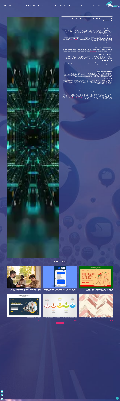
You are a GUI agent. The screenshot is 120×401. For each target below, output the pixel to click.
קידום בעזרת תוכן (100, 46)
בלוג (41, 5)
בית (99, 5)
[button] (119, 7)
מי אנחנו (92, 5)
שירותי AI (31, 5)
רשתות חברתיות (65, 5)
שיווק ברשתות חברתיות (74, 39)
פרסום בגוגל (80, 5)
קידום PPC (85, 90)
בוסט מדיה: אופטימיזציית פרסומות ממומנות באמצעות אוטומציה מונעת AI (26, 289)
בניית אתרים (51, 5)
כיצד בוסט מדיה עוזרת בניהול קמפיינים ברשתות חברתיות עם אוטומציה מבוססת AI (60, 289)
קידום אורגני (98, 88)
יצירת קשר (18, 5)
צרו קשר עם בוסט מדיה (76, 97)
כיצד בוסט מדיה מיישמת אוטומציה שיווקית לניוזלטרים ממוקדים (99, 289)
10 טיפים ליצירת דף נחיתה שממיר (34, 317)
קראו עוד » (111, 320)
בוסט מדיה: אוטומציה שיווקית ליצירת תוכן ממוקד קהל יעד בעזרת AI (99, 317)
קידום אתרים (93, 51)
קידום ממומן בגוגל (92, 90)
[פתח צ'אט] (117, 398)
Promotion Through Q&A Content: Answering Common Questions (61, 317)
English (7, 5)
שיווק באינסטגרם (70, 68)
